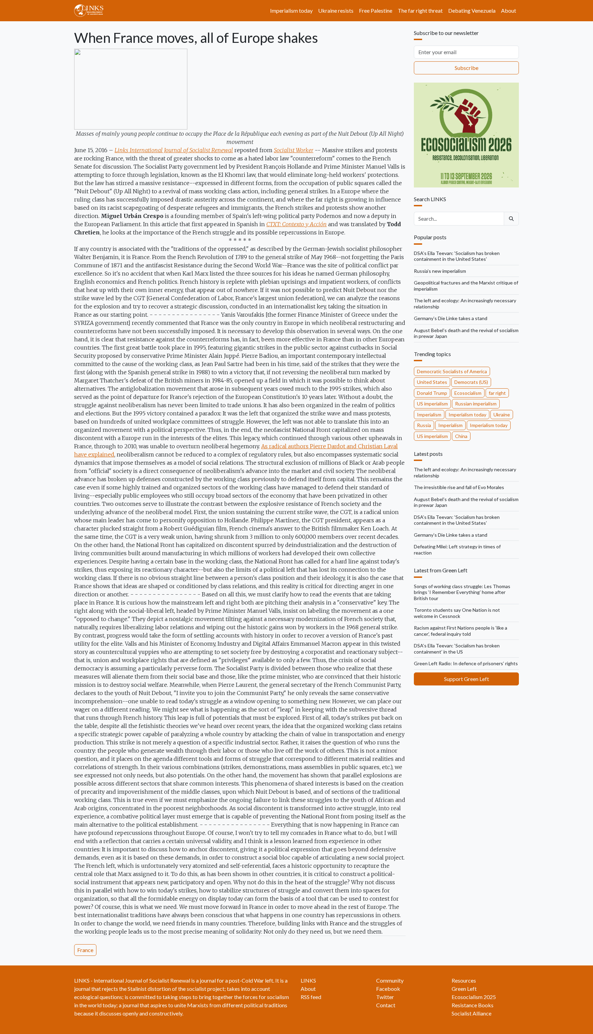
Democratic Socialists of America (452, 371)
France (85, 950)
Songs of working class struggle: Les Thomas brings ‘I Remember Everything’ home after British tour (462, 592)
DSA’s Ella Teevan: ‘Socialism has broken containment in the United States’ (457, 256)
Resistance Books (472, 1005)
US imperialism (432, 403)
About (508, 10)
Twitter (385, 997)
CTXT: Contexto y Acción (296, 224)
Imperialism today (291, 10)
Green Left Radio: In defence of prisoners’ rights (466, 663)
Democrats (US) (471, 382)
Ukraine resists (335, 10)
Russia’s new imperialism (440, 271)
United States (432, 382)
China (461, 436)
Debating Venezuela (472, 10)
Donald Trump (432, 393)
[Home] (91, 10)
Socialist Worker (293, 150)
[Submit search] (511, 219)
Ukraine (501, 414)
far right (497, 393)
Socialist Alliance (471, 1013)
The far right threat (420, 10)
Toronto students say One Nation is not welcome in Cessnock (457, 613)
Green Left (464, 988)
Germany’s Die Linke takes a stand (450, 318)
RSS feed (311, 997)
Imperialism (429, 414)
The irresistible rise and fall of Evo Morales (459, 487)
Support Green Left (466, 679)
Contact (385, 1005)
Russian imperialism (476, 403)
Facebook (388, 988)
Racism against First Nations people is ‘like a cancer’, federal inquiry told (460, 631)
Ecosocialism (467, 393)
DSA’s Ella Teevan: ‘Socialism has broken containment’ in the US (457, 649)
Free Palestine (375, 10)
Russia (424, 425)
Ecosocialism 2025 (474, 997)
